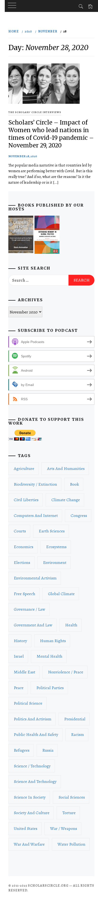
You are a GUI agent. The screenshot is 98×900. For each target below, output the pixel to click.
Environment (54, 562)
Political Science (28, 703)
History (20, 641)
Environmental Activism (35, 578)
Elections (22, 562)
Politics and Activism (32, 719)
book (74, 484)
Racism (77, 734)
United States (25, 828)
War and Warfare (29, 844)
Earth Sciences (52, 531)
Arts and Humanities (66, 468)
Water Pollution (71, 844)
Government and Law (33, 625)
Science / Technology (32, 766)
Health (71, 625)
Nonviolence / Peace (65, 672)
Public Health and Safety (36, 734)
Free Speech (24, 594)
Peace (19, 688)
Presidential (74, 719)
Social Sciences (72, 797)
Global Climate (61, 594)
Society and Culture (31, 813)
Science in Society (30, 797)
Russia (48, 750)
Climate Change (65, 500)
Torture (69, 813)
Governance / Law (29, 609)
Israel (19, 656)
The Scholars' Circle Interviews (34, 112)
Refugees (21, 750)
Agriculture (24, 468)
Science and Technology (35, 781)
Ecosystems (56, 547)
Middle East (24, 672)
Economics (23, 547)
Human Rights (53, 641)
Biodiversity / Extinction (35, 484)
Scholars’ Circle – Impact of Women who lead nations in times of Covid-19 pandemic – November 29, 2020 (51, 134)
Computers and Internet (36, 515)
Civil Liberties (26, 500)
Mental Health (49, 656)
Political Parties (50, 688)
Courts (20, 531)
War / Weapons (63, 828)
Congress (79, 515)
